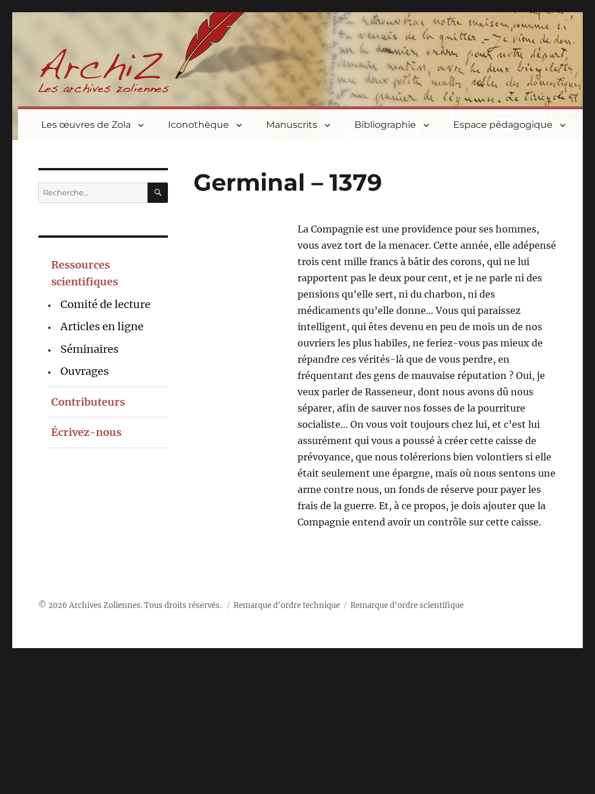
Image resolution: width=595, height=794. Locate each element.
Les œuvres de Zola (86, 124)
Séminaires (89, 349)
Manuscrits (291, 124)
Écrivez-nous (86, 432)
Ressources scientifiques (84, 273)
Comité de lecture (105, 304)
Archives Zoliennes (105, 605)
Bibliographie (385, 124)
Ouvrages (84, 371)
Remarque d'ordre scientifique (407, 605)
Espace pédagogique (503, 124)
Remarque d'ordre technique (287, 605)
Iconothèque (198, 124)
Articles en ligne (102, 326)
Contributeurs (88, 402)
